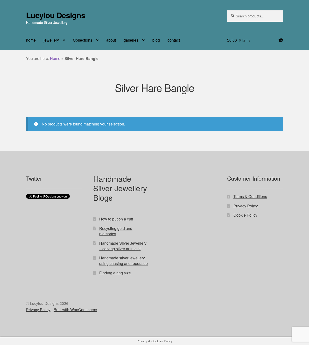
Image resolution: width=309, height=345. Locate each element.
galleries (131, 40)
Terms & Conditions (250, 196)
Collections (82, 40)
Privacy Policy (245, 206)
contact (174, 40)
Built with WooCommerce (75, 309)
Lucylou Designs (55, 15)
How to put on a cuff (116, 219)
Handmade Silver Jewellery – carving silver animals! (123, 245)
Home (55, 58)
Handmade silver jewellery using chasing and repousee (123, 260)
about (111, 40)
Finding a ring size (115, 273)
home (31, 40)
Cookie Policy (245, 215)
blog (156, 40)
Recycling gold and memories (115, 231)
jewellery (51, 40)
